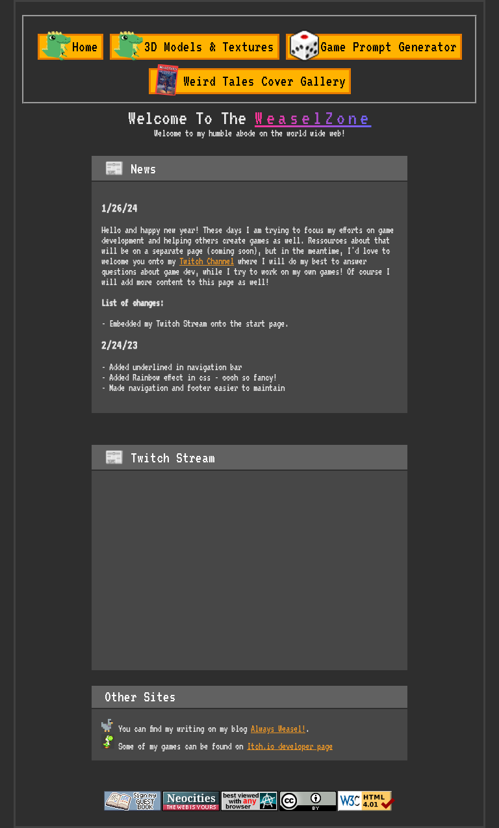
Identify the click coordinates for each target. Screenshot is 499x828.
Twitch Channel (206, 261)
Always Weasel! (278, 728)
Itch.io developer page (290, 745)
